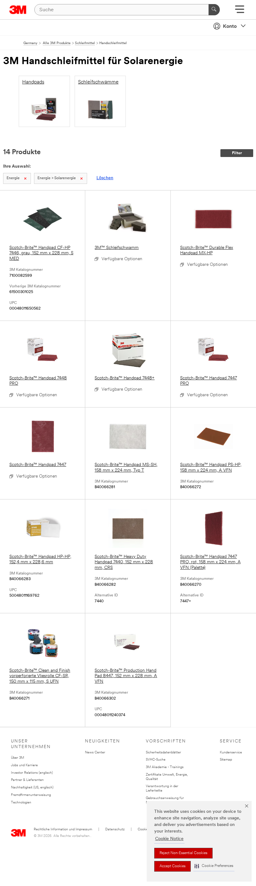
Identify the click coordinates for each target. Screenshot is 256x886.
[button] (213, 866)
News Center (95, 752)
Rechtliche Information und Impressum (63, 829)
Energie (13, 178)
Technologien (21, 802)
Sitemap (226, 760)
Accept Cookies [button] (172, 866)
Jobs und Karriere (24, 765)
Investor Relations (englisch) (32, 773)
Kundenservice (231, 752)
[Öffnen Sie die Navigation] (239, 11)
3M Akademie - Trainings (165, 767)
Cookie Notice (169, 839)
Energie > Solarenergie (56, 178)
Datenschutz (115, 829)
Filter (237, 153)
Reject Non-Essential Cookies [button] (183, 853)
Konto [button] (230, 26)
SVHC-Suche (155, 760)
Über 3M (17, 758)
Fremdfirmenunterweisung (31, 795)
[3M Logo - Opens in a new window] (18, 9)
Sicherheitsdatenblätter (163, 752)
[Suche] (214, 9)
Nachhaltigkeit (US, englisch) (32, 787)
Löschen (104, 178)
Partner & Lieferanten (27, 780)
